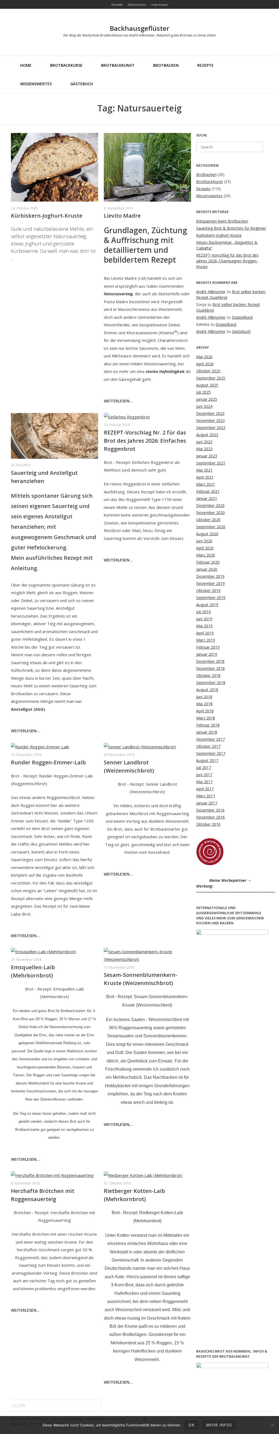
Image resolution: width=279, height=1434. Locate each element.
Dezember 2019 (210, 576)
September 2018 (210, 682)
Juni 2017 (204, 774)
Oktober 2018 (208, 675)
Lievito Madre (122, 215)
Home (26, 65)
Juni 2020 (204, 540)
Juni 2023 (204, 441)
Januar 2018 (206, 732)
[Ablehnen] (272, 1425)
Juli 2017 (203, 767)
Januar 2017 (206, 803)
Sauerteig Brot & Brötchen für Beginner (231, 228)
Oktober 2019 (208, 590)
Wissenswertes (36, 83)
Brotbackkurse (66, 65)
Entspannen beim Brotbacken (222, 221)
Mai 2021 (204, 470)
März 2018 (205, 718)
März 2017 (205, 795)
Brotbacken (166, 65)
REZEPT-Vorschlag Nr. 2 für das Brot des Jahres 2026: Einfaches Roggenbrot (145, 440)
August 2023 (207, 434)
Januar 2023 (206, 455)
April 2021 (205, 477)
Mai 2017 (204, 781)
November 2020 (210, 512)
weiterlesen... (118, 400)
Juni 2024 (204, 406)
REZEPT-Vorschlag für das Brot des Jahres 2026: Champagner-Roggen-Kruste (227, 261)
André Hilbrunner (211, 291)
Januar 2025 (206, 399)
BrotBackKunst (118, 65)
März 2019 (205, 640)
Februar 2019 (208, 647)
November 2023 (210, 420)
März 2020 (205, 555)
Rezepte (205, 65)
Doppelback (242, 317)
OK (192, 1424)
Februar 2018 (208, 725)
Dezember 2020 (210, 505)
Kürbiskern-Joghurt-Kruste (46, 215)
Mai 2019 (204, 625)
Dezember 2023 (210, 413)
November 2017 (210, 739)
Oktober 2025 (208, 370)
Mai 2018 (204, 703)
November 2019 (210, 583)
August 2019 (207, 604)
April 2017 (205, 788)
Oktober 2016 (208, 824)
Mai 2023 (204, 448)
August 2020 (207, 533)
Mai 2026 (204, 356)
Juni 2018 (204, 696)
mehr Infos (219, 1424)
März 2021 (205, 484)
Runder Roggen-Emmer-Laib (48, 762)
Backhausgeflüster (139, 28)
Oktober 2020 (208, 519)
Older (18, 1405)
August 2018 (207, 689)
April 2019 (205, 633)
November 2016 (210, 817)
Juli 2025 (203, 392)
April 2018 (205, 710)
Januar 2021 (206, 498)
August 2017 (207, 760)
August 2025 (207, 385)
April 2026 (205, 363)
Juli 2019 (203, 611)
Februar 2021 (208, 491)
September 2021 (210, 463)
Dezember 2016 (210, 810)
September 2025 (210, 378)
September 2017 (210, 753)
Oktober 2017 (208, 746)
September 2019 (210, 597)
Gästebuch (81, 83)
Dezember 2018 (210, 661)
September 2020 (210, 526)
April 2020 (205, 548)
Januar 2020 (206, 569)
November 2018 (210, 668)
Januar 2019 (206, 654)
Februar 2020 (208, 562)
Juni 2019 (204, 618)
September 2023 (210, 427)
